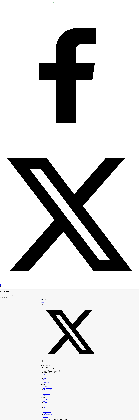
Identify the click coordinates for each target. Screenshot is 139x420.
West (44, 407)
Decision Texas (51, 5)
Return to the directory (5, 297)
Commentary (46, 382)
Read (42, 5)
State (44, 379)
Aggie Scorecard (47, 386)
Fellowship (45, 417)
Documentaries (70, 5)
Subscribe (94, 5)
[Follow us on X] (70, 359)
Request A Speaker (47, 414)
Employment (46, 415)
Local (44, 378)
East (44, 401)
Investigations (46, 380)
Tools (78, 5)
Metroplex (45, 403)
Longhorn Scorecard (47, 388)
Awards (45, 413)
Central (45, 399)
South (44, 406)
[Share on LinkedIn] (69, 285)
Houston (45, 402)
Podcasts (60, 5)
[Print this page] (69, 288)
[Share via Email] (69, 286)
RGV (44, 404)
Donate (86, 5)
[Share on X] (69, 214)
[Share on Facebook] (69, 75)
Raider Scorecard (47, 389)
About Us (43, 374)
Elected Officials (47, 412)
